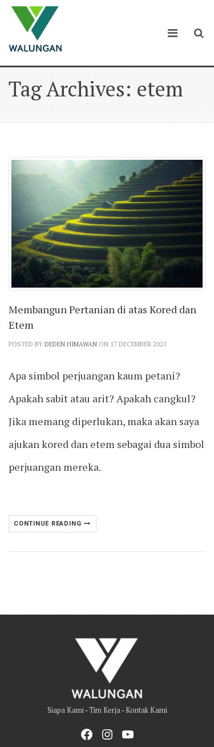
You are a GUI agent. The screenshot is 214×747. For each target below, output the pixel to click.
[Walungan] (35, 29)
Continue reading (48, 523)
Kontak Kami (146, 710)
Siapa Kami (65, 710)
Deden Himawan (71, 344)
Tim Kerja (104, 710)
